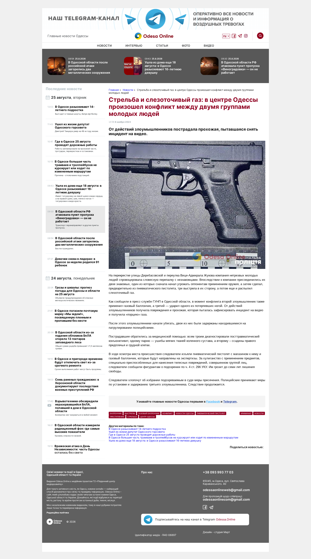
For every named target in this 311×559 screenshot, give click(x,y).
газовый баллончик (148, 413)
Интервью (133, 45)
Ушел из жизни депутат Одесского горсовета (137, 431)
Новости (104, 45)
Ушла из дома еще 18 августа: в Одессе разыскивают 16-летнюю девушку (155, 440)
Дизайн (207, 532)
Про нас (146, 472)
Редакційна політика (58, 512)
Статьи (162, 45)
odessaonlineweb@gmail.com (226, 490)
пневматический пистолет (211, 413)
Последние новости (64, 89)
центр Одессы (147, 417)
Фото (186, 45)
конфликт (168, 413)
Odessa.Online (225, 519)
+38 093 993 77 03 (218, 472)
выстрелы (130, 413)
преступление (117, 417)
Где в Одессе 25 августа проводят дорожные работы (142, 434)
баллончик (115, 413)
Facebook (213, 401)
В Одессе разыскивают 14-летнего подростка (137, 428)
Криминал (246, 413)
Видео (209, 45)
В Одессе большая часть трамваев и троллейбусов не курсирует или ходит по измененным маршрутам (173, 437)
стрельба (132, 417)
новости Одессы (185, 413)
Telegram (230, 401)
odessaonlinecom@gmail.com (226, 499)
